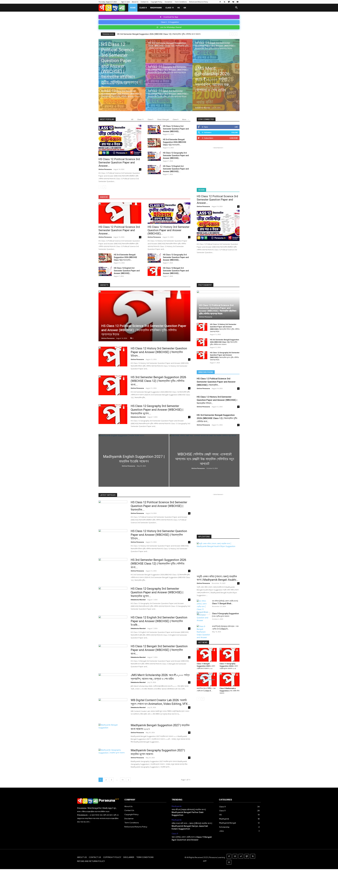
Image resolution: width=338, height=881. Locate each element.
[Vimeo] (229, 2)
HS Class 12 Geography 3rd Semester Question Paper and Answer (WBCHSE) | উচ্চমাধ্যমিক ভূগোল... (157, 409)
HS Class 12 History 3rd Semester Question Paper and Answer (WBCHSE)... (176, 128)
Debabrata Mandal (202, 108)
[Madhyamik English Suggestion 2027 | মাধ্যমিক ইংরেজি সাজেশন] (133, 460)
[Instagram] (235, 856)
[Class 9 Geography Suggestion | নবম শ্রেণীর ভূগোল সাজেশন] (203, 616)
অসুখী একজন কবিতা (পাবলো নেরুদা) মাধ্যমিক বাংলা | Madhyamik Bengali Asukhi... (217, 578)
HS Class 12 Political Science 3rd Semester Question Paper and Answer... (119, 162)
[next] (235, 34)
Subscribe (233, 138)
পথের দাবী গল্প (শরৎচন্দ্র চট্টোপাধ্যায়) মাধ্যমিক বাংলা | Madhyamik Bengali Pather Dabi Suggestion (189, 812)
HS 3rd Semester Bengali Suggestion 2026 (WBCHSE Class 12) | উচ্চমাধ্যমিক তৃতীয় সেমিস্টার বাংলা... (158, 381)
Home (133, 7)
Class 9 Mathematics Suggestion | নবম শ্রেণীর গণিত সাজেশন (229, 690)
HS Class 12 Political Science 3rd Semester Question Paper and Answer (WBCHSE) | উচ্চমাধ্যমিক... (216, 381)
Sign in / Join (125, 2)
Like (236, 127)
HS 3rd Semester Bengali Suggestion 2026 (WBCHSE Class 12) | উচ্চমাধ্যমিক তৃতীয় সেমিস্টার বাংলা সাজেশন (224, 342)
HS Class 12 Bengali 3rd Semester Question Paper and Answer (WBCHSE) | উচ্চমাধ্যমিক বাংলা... (159, 650)
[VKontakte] (233, 2)
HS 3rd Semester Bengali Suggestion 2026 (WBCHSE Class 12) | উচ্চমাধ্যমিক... (174, 142)
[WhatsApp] (229, 862)
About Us (135, 2)
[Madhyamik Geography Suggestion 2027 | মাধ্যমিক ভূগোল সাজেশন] (112, 758)
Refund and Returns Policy (198, 2)
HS (178, 7)
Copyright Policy (156, 2)
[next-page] (104, 187)
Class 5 (150, 119)
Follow (234, 132)
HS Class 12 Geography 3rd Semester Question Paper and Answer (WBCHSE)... (176, 155)
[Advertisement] (218, 165)
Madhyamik (156, 7)
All (132, 119)
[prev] (231, 34)
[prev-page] (100, 187)
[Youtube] (238, 2)
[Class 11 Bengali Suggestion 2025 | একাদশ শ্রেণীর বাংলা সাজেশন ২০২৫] (207, 655)
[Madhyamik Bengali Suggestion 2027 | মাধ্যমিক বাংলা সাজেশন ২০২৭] (112, 733)
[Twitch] (247, 856)
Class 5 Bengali (163, 119)
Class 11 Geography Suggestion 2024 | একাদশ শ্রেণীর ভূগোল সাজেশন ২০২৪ (229, 666)
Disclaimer (168, 2)
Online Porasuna (107, 84)
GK (185, 7)
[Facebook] (220, 2)
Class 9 (143, 7)
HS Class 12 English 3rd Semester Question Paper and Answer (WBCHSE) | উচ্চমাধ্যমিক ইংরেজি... (159, 621)
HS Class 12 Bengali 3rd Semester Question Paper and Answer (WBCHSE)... (176, 270)
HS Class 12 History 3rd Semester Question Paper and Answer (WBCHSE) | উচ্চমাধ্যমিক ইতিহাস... (159, 352)
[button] (236, 8)
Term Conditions (181, 2)
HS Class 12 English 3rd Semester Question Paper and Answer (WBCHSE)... (176, 169)
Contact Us (144, 2)
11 (123, 780)
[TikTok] (241, 856)
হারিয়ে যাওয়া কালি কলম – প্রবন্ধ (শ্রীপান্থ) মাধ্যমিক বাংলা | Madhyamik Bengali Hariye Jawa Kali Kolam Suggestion (192, 826)
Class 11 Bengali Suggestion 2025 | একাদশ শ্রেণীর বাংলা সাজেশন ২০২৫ (206, 666)
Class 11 (169, 7)
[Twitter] (224, 2)
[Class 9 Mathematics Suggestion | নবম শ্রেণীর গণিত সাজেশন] (230, 679)
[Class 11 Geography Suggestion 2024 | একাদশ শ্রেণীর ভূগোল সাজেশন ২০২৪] (230, 655)
